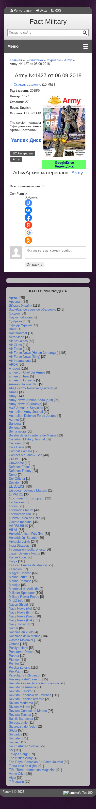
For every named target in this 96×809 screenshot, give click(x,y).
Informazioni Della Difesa (27, 549)
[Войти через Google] (28, 233)
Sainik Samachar (21, 718)
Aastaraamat (18, 333)
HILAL (13, 530)
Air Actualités (18, 341)
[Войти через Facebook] (28, 217)
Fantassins (17, 502)
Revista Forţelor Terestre (26, 699)
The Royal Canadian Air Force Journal (36, 762)
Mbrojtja (14, 585)
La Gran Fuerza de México (28, 565)
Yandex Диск (26, 140)
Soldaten (15, 738)
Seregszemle (18, 722)
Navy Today (17, 624)
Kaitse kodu (17, 557)
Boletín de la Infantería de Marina (32, 435)
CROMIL (15, 459)
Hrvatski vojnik (19, 541)
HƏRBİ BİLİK (18, 526)
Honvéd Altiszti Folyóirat (26, 534)
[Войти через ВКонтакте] (28, 210)
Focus (13, 506)
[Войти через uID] (28, 203)
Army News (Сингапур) (25, 404)
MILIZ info (16, 600)
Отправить (34, 264)
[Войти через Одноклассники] (28, 240)
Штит (12, 329)
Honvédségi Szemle (23, 537)
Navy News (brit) (20, 612)
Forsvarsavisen (20, 514)
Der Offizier (17, 478)
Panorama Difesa (21, 652)
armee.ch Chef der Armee (27, 372)
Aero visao (16, 337)
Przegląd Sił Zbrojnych (25, 675)
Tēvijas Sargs (19, 754)
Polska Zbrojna (19, 667)
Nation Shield (18, 604)
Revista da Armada (22, 687)
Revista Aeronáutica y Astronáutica (34, 683)
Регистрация (23, 10)
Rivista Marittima (21, 703)
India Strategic (19, 545)
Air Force (15, 349)
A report (14, 368)
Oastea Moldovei (21, 640)
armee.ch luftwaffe (22, 380)
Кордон (14, 313)
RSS (58, 10)
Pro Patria (16, 671)
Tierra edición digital (23, 766)
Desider (14, 482)
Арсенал (15, 301)
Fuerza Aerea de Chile (24, 518)
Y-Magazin (16, 781)
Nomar (13, 628)
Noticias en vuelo (21, 632)
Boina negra (17, 431)
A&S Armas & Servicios (26, 408)
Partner (14, 656)
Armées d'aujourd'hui (23, 384)
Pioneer (14, 659)
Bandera (15, 423)
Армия (13, 298)
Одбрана (15, 321)
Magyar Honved (20, 573)
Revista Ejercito (20, 691)
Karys (13, 561)
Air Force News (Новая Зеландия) (33, 353)
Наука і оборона (20, 317)
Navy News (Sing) (21, 616)
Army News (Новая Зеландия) (31, 400)
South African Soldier (24, 746)
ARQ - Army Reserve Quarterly (31, 388)
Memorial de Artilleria (24, 589)
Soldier (14, 742)
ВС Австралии (23, 153)
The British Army (21, 758)
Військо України (20, 305)
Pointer (14, 663)
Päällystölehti (18, 648)
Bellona (14, 427)
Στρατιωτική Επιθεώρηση (26, 498)
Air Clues (15, 345)
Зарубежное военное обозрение (32, 309)
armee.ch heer (19, 376)
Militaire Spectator (22, 593)
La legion (15, 569)
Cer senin (15, 443)
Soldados (15, 734)
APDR (13, 364)
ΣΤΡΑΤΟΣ (16, 494)
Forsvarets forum (21, 510)
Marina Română (20, 581)
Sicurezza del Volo (22, 726)
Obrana (14, 644)
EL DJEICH (17, 486)
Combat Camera (20, 451)
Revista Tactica (20, 715)
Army (16, 159)
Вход (43, 10)
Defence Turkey (20, 471)
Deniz (13, 475)
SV (11, 750)
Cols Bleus (16, 447)
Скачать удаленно (27, 84)
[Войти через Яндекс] (28, 225)
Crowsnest (16, 463)
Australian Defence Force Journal (32, 416)
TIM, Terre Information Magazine (32, 770)
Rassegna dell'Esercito (25, 679)
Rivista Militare (19, 707)
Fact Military (48, 21)
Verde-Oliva (17, 774)
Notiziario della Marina (24, 636)
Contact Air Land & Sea (25, 455)
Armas (13, 392)
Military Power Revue (24, 597)
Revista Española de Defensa (30, 695)
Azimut (14, 419)
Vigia (12, 777)
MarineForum (18, 577)
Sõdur (13, 730)
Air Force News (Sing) (24, 357)
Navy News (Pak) (21, 620)
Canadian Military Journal (27, 439)
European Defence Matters (28, 490)
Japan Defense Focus (24, 553)
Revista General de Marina (28, 711)
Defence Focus (20, 467)
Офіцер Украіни (20, 325)
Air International (20, 360)
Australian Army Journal (26, 412)
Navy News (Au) (20, 608)
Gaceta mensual (20, 522)
